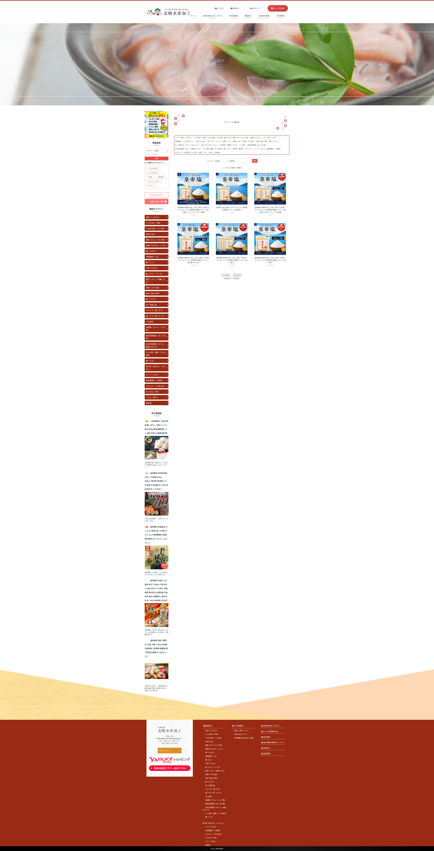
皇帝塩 (217, 152)
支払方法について (240, 734)
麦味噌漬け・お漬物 (273, 149)
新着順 (239, 168)
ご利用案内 (280, 16)
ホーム (193, 16)
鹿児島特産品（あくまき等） (257, 145)
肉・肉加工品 (179, 145)
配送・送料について (241, 730)
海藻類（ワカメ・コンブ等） (236, 145)
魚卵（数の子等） (262, 141)
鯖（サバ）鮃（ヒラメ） (210, 145)
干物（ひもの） (201, 141)
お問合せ (236, 8)
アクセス (220, 8)
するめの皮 (153, 168)
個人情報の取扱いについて (274, 742)
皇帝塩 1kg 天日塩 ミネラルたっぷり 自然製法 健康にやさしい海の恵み (231, 208)
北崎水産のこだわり (271, 725)
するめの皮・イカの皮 (215, 138)
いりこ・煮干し (208, 152)
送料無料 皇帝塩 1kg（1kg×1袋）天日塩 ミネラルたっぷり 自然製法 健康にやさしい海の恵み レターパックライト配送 (193, 209)
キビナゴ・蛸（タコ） (192, 145)
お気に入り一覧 (156, 201)
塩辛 (150, 177)
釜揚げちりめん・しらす (258, 138)
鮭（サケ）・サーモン (215, 141)
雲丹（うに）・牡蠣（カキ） (232, 141)
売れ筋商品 (233, 16)
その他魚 (222, 145)
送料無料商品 (263, 16)
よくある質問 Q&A (270, 731)
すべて (177, 138)
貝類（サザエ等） (249, 141)
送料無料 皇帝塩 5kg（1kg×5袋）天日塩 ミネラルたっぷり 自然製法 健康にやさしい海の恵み (231, 260)
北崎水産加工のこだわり (213, 16)
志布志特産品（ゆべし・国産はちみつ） (188, 149)
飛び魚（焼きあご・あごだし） (243, 149)
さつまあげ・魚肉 (200, 138)
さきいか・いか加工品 (182, 152)
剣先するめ (227, 138)
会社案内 (266, 736)
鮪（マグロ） (274, 141)
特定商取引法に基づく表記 (243, 738)
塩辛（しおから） (187, 138)
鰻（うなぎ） (272, 138)
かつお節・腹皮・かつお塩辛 (212, 149)
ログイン (256, 8)
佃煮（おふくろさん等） (241, 138)
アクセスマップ (164, 750)
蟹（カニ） (190, 141)
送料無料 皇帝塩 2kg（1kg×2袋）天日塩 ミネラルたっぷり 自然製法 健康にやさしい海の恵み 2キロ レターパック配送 (270, 209)
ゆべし (151, 185)
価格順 (233, 168)
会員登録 (266, 753)
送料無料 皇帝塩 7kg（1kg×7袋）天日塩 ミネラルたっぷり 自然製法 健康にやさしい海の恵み (270, 260)
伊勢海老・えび (180, 141)
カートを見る (279, 8)
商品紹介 (248, 16)
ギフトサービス (156, 195)
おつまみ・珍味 (196, 152)
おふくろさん (154, 181)
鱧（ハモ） (227, 149)
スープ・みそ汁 (260, 149)
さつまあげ (153, 172)
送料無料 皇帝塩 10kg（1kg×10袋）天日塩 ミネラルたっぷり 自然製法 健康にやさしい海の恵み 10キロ (193, 260)
